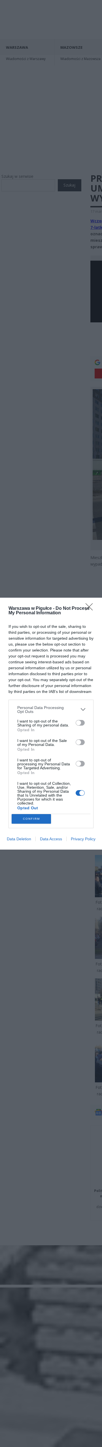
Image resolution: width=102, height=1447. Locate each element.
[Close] (91, 608)
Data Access (51, 839)
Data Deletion (19, 839)
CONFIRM (31, 818)
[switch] (80, 723)
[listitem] (51, 709)
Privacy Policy (83, 839)
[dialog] (51, 724)
